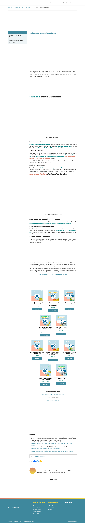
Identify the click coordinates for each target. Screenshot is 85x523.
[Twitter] (37, 461)
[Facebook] (34, 461)
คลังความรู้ (28, 7)
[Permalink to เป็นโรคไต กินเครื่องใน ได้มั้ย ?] (40, 494)
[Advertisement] (42, 20)
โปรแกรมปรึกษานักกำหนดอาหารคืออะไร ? (53, 394)
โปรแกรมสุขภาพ (54, 2)
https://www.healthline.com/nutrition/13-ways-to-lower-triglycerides (45, 448)
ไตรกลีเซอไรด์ (41, 456)
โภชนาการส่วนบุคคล (37, 507)
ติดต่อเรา (70, 2)
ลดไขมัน (36, 456)
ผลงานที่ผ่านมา (36, 513)
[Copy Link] (41, 461)
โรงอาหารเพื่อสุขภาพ (37, 511)
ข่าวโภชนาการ (51, 507)
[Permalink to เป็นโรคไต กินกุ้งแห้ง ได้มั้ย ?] (66, 494)
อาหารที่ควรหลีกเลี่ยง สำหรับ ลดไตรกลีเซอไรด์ (16, 41)
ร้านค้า (41, 2)
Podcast (50, 509)
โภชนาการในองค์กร (37, 509)
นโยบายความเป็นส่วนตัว (72, 521)
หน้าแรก (10, 7)
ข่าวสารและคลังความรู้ (62, 2)
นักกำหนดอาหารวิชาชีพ (53, 400)
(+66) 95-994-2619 (15, 507)
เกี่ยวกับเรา (47, 2)
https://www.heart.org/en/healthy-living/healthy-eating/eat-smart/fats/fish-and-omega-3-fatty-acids (52, 451)
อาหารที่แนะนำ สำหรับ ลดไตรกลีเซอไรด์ (15, 36)
